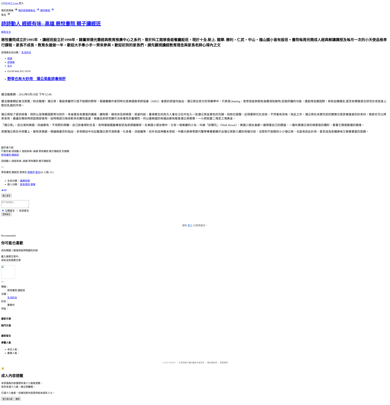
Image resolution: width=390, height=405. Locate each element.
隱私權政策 (212, 362)
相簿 (9, 58)
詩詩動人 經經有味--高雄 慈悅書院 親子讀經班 (51, 23)
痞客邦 (31, 172)
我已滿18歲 (7, 399)
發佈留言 (6, 214)
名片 (9, 66)
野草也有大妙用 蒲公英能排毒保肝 (36, 79)
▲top (4, 189)
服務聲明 (224, 362)
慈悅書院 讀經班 (10, 155)
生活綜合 (26, 52)
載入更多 (6, 196)
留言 (37, 172)
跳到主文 (6, 32)
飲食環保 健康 (27, 184)
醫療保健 (25, 180)
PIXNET (172, 362)
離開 (18, 399)
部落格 (11, 62)
